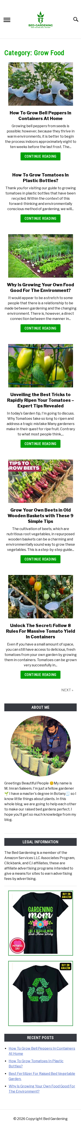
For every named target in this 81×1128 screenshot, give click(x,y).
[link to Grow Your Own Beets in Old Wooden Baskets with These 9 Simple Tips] (40, 481)
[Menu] (7, 20)
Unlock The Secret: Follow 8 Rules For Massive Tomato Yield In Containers (40, 631)
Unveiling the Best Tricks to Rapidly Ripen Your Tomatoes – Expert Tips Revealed (40, 400)
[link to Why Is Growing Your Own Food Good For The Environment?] (40, 256)
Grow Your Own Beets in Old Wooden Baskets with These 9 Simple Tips (40, 515)
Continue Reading (40, 156)
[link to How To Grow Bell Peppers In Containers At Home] (40, 84)
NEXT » (67, 690)
